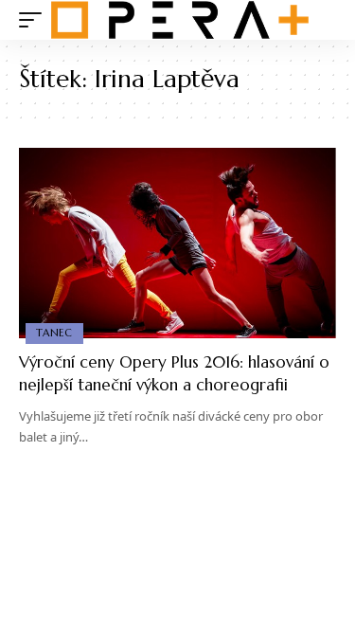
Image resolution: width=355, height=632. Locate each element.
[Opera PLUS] (180, 20)
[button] (35, 20)
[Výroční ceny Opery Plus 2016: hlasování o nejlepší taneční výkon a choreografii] (177, 243)
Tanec (54, 332)
